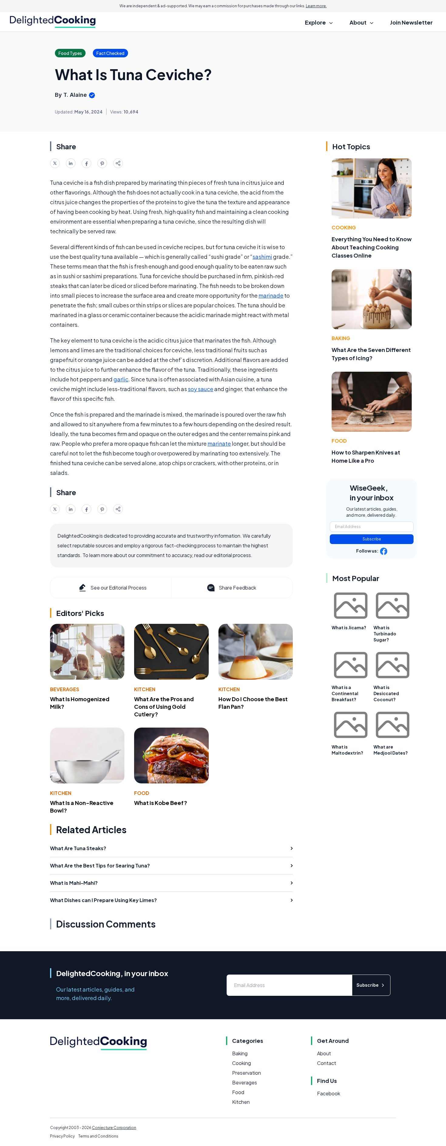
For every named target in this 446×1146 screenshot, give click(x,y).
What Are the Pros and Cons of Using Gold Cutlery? (164, 706)
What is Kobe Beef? (160, 802)
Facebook (328, 1093)
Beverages (64, 689)
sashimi (262, 256)
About (324, 1053)
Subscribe (372, 539)
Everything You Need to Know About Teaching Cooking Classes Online (372, 247)
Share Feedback (237, 587)
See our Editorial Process (118, 587)
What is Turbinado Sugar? (384, 633)
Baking (341, 338)
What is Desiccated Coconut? (386, 693)
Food (141, 793)
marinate (219, 443)
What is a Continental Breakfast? (345, 693)
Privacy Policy (62, 1136)
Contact (326, 1063)
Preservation (246, 1073)
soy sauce (200, 388)
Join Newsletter (411, 22)
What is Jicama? (349, 627)
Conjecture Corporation (114, 1127)
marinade (270, 295)
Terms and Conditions (98, 1136)
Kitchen (144, 689)
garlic (120, 379)
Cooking (344, 227)
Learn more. (316, 6)
